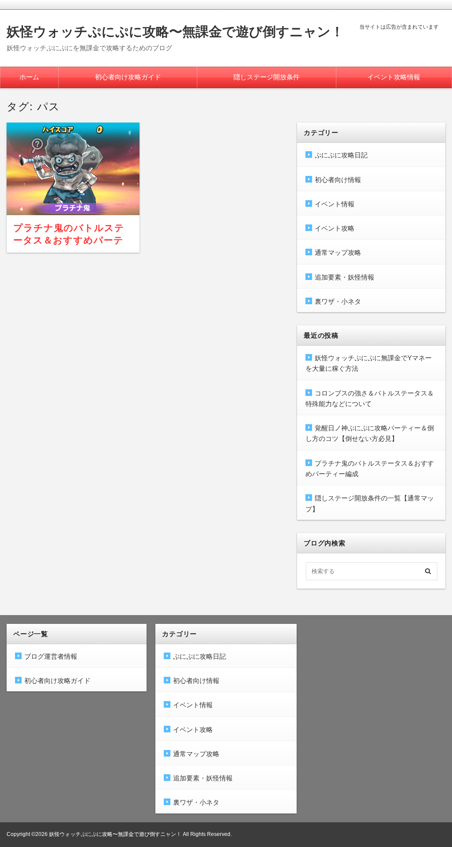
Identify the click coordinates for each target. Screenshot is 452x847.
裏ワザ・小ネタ (338, 301)
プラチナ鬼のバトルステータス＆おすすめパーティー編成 (69, 240)
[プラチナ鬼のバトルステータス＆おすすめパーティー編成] (73, 169)
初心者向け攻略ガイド (128, 77)
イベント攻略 (334, 228)
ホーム (29, 77)
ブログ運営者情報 (50, 656)
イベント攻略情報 (393, 77)
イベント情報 (334, 204)
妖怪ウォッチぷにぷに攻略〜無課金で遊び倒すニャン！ (175, 31)
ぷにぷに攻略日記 (341, 155)
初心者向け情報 (338, 179)
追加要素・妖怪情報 (344, 277)
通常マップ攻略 (338, 252)
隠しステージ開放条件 (267, 77)
